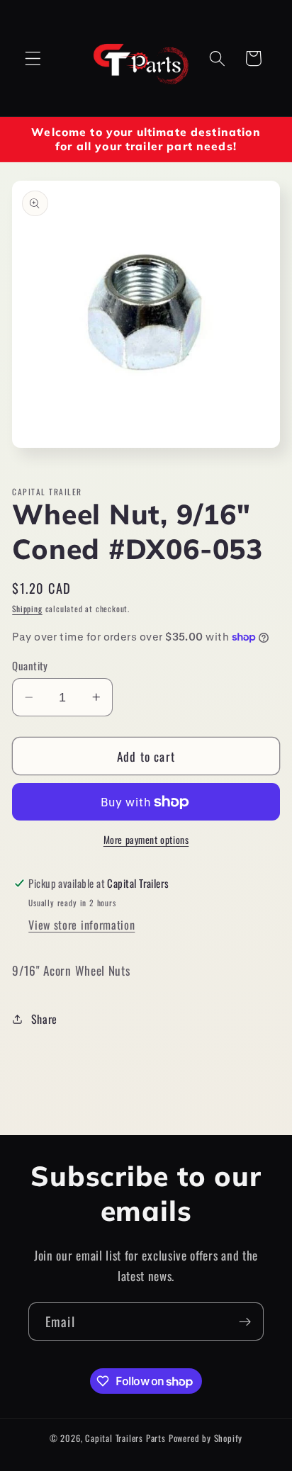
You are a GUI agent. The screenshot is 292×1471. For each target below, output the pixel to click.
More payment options (146, 840)
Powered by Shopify (206, 1438)
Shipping (27, 608)
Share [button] (44, 1018)
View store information (81, 924)
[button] (33, 58)
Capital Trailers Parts (125, 1438)
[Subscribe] (245, 1321)
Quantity (30, 665)
